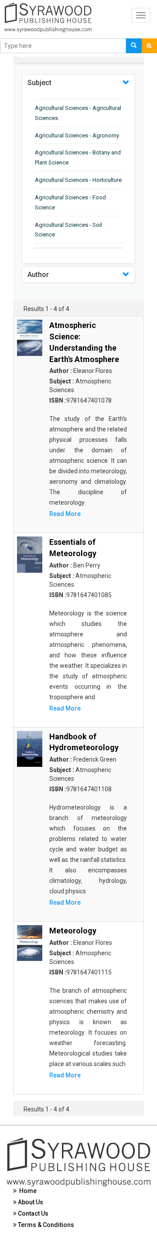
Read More (65, 513)
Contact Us (32, 1213)
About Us (30, 1202)
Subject (39, 83)
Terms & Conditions (45, 1224)
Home (27, 1190)
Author (38, 274)
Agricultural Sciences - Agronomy (77, 135)
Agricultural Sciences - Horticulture (78, 180)
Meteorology (72, 930)
